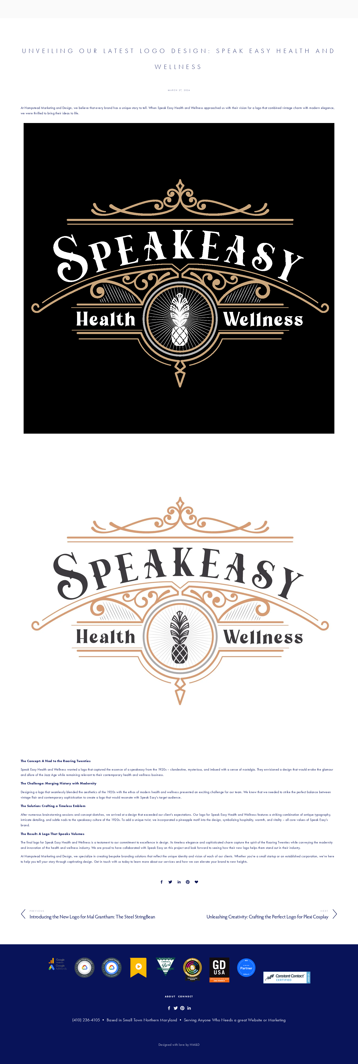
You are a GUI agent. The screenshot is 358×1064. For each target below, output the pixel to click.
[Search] (22, 9)
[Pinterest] (182, 1008)
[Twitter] (176, 1008)
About (170, 996)
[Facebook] (169, 1008)
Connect (185, 996)
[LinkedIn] (189, 1008)
